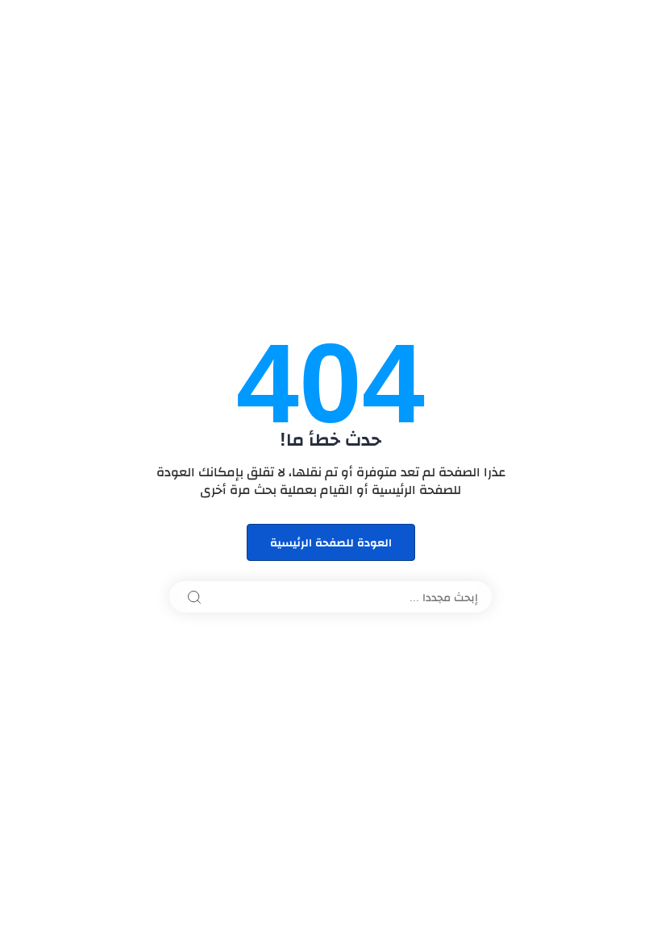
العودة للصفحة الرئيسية (331, 542)
